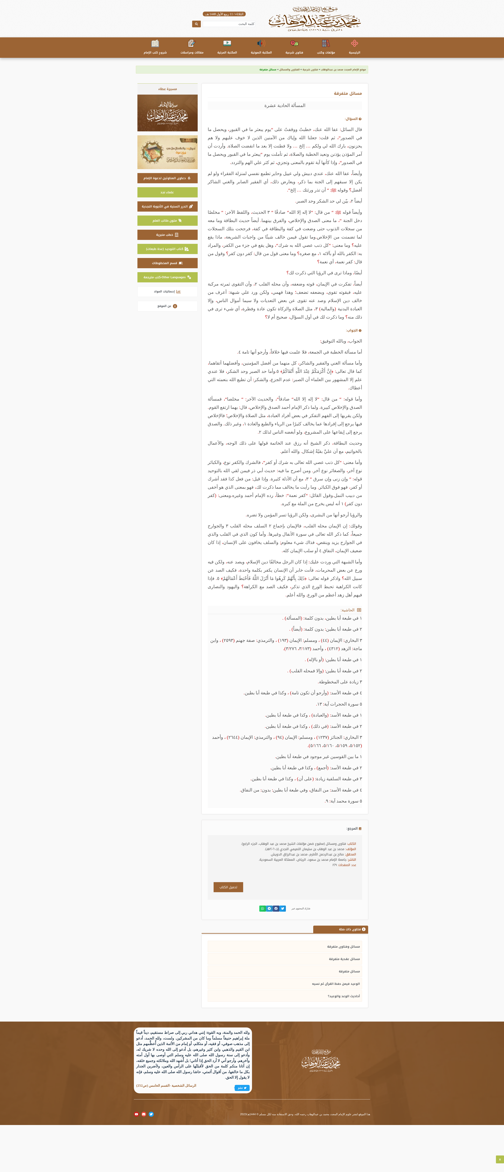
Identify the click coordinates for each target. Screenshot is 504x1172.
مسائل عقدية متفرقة (344, 959)
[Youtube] (136, 1114)
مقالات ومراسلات (192, 52)
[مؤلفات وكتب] (326, 43)
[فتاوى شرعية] (294, 43)
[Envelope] (143, 1114)
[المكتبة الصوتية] (261, 43)
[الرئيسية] (355, 43)
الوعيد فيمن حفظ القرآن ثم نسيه (336, 984)
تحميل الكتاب (228, 887)
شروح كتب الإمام (155, 52)
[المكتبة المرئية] (227, 43)
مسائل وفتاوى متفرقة (343, 946)
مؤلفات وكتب (326, 52)
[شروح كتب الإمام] (155, 43)
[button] (282, 909)
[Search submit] (196, 24)
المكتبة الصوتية (261, 52)
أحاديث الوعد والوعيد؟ (344, 996)
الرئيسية (354, 52)
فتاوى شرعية (294, 52)
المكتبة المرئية (227, 52)
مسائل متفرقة (349, 971)
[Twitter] (151, 1114)
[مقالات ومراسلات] (192, 43)
